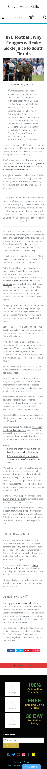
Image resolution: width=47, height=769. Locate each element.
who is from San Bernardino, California (22, 428)
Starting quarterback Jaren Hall (17, 603)
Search (17, 762)
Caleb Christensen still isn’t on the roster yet (20, 567)
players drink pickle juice (14, 499)
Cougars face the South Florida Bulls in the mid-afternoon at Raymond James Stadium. (23, 166)
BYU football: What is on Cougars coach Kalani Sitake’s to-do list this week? (23, 459)
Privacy (27, 762)
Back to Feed (25, 665)
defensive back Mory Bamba (15, 546)
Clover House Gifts (20, 765)
